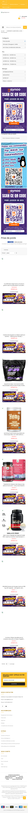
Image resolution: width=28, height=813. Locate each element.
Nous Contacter (4, 761)
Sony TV (3, 795)
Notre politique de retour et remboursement (10, 743)
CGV (2, 758)
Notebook (21, 793)
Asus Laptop (19, 792)
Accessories (13, 792)
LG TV (13, 795)
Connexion (22, 4)
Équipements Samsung (6, 786)
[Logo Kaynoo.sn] (7, 17)
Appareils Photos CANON (17, 786)
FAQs (2, 764)
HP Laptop (16, 793)
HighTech (3, 720)
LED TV (20, 797)
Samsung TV (9, 795)
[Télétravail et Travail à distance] (14, 165)
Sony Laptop (7, 792)
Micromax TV (15, 797)
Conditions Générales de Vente (8, 741)
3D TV (14, 798)
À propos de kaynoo (14, 775)
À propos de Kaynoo (5, 735)
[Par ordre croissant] (16, 253)
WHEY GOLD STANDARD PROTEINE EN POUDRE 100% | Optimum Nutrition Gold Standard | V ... (14, 536)
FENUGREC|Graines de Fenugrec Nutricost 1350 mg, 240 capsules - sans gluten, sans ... (14, 587)
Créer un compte (5, 7)
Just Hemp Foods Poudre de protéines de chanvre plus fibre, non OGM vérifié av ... (14, 433)
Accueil (2, 31)
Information (19, 778)
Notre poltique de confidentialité (8, 746)
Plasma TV (10, 798)
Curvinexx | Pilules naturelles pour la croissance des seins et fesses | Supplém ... (14, 638)
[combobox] (16, 27)
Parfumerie (3, 717)
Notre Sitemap (4, 766)
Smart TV (18, 798)
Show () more (6, 81)
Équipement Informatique (6, 715)
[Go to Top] (24, 797)
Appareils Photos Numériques (15, 787)
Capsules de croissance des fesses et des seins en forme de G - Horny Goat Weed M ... (14, 484)
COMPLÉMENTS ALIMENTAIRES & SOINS (14, 31)
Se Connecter (4, 756)
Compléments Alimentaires (7, 725)
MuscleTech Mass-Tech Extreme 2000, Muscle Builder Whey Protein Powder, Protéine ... (14, 384)
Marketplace (5, 4)
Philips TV (10, 797)
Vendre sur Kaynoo (14, 4)
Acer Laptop (11, 791)
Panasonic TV (18, 795)
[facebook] (2, 706)
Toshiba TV (4, 797)
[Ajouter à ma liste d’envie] (14, 270)
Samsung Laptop (18, 791)
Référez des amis (18, 242)
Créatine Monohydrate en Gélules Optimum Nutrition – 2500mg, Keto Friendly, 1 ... (14, 335)
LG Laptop (11, 793)
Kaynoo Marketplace (5, 738)
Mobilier (2, 723)
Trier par (3, 253)
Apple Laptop (5, 791)
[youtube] (6, 706)
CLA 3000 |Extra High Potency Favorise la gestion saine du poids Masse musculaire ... (14, 284)
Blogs (21, 776)
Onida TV (24, 795)
